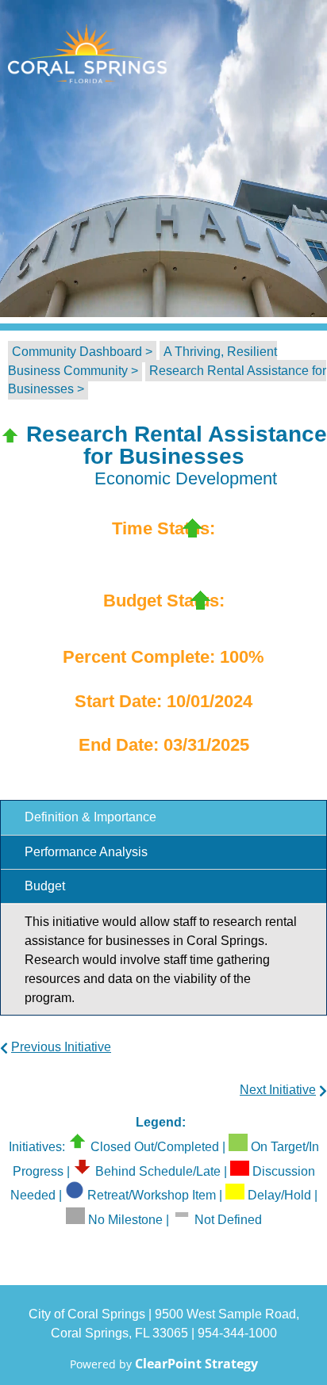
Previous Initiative (61, 1047)
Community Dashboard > (82, 351)
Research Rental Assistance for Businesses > (167, 380)
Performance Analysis (86, 852)
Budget (45, 886)
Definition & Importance (90, 817)
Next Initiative (278, 1089)
